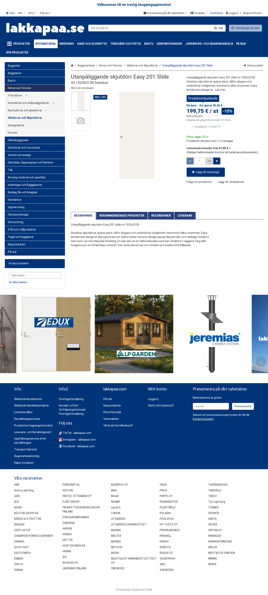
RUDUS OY (166, 552)
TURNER (213, 507)
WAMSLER (214, 535)
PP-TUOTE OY (169, 524)
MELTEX (116, 535)
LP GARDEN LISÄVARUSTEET (129, 524)
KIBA (114, 490)
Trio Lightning (216, 501)
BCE (16, 501)
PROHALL (165, 535)
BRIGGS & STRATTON (27, 518)
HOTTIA (68, 539)
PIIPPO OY (166, 496)
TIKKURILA (214, 490)
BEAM (18, 507)
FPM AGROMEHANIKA (76, 517)
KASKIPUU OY (119, 484)
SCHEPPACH (167, 558)
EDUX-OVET (21, 547)
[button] (82, 88)
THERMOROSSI (217, 484)
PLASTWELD (167, 507)
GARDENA (69, 522)
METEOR (116, 547)
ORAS (163, 484)
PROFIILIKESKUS (170, 530)
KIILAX (115, 496)
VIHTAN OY (215, 530)
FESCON (68, 490)
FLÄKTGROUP (71, 501)
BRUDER (19, 524)
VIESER (212, 524)
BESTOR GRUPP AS (26, 513)
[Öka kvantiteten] (216, 161)
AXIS (17, 496)
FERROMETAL (71, 484)
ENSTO (18, 564)
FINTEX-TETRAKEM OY (77, 496)
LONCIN (115, 513)
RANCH (164, 541)
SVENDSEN (166, 569)
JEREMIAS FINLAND (75, 568)
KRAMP (115, 501)
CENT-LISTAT (22, 530)
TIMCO (212, 496)
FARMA (18, 569)
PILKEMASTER (169, 501)
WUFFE (212, 564)
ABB (16, 484)
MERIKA (116, 541)
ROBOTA (165, 547)
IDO (65, 557)
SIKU (162, 564)
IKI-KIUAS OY (70, 562)
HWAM (67, 551)
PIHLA (163, 490)
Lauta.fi (115, 507)
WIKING (212, 558)
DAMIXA (19, 541)
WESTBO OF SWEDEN (221, 552)
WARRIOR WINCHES (220, 541)
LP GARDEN (118, 518)
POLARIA (165, 513)
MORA (115, 552)
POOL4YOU (167, 518)
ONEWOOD (117, 568)
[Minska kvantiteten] (190, 161)
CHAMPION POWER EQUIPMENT (34, 535)
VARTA (212, 518)
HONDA (67, 534)
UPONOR (213, 513)
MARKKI (116, 530)
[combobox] (157, 28)
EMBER (18, 558)
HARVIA (67, 528)
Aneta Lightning (24, 490)
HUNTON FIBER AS (74, 545)
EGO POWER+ (22, 552)
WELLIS (212, 547)
